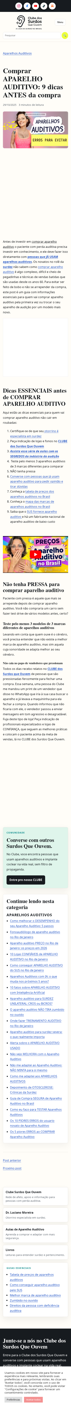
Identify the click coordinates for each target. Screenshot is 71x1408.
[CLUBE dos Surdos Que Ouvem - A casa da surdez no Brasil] (29, 21)
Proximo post (12, 1168)
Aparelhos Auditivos (17, 53)
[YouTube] (35, 6)
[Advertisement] (32, 194)
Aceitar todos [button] (33, 1399)
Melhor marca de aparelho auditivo (35, 1295)
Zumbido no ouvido (24, 1300)
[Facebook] (27, 6)
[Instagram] (18, 6)
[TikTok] (43, 6)
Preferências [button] (13, 1399)
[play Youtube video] (35, 554)
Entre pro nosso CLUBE (25, 880)
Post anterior (12, 1160)
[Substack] (52, 6)
